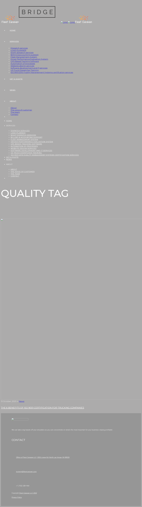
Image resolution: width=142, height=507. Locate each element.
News (21, 401)
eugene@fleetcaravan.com (26, 472)
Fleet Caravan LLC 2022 (28, 493)
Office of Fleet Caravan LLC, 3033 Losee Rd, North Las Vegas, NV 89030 (42, 457)
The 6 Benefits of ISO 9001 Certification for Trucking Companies (42, 407)
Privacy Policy (17, 497)
